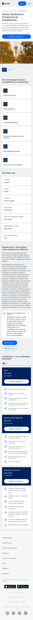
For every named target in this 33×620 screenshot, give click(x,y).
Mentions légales (25, 606)
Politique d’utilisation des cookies (16, 597)
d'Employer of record (9, 301)
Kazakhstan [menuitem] (22, 11)
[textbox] (16, 363)
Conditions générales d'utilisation (16, 602)
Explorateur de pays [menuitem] (9, 11)
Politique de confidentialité (16, 592)
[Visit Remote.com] (7, 3)
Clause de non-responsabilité (11, 606)
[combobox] (16, 363)
